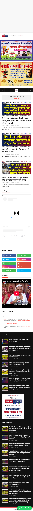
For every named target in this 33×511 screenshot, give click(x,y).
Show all (16, 98)
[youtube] (24, 263)
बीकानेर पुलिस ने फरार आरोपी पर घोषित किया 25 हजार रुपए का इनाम (19, 340)
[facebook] (9, 255)
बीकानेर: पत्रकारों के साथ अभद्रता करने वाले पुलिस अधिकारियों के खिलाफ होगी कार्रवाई (15, 178)
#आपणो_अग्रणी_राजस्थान (23, 320)
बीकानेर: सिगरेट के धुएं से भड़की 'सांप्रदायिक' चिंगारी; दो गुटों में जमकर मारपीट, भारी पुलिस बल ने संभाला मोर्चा (19, 437)
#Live (5, 319)
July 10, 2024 (26, 326)
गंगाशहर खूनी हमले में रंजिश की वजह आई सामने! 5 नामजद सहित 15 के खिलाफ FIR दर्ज (19, 460)
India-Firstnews (6, 125)
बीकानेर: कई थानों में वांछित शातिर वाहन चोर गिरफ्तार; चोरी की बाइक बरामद (20, 356)
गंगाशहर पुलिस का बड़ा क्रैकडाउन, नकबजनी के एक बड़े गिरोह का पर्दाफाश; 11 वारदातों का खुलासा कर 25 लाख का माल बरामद (20, 348)
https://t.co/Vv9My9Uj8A (10, 323)
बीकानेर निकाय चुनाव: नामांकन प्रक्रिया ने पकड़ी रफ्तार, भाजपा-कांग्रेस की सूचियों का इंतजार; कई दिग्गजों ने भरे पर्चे (19, 371)
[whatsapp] (24, 255)
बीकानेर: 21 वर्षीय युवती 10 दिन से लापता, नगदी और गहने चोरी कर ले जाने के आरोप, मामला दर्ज (19, 379)
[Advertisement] (16, 16)
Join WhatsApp (25, 508)
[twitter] (9, 259)
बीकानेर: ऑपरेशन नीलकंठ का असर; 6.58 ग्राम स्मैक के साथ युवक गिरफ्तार (19, 483)
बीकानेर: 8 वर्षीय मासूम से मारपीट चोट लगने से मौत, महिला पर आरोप (15, 150)
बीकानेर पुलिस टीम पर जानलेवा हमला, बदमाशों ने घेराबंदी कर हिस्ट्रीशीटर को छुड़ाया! (19, 363)
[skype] (24, 270)
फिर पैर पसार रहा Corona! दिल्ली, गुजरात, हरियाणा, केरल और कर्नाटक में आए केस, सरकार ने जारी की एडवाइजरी (16, 120)
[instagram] (24, 259)
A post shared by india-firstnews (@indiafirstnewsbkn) (18, 236)
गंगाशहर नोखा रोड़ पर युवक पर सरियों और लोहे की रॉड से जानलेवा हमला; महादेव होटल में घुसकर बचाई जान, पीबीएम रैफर (20, 452)
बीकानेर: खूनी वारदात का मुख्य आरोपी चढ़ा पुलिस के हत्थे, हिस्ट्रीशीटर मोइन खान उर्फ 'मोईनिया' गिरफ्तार (19, 476)
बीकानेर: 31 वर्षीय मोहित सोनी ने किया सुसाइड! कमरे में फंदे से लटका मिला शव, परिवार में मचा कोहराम (20, 444)
